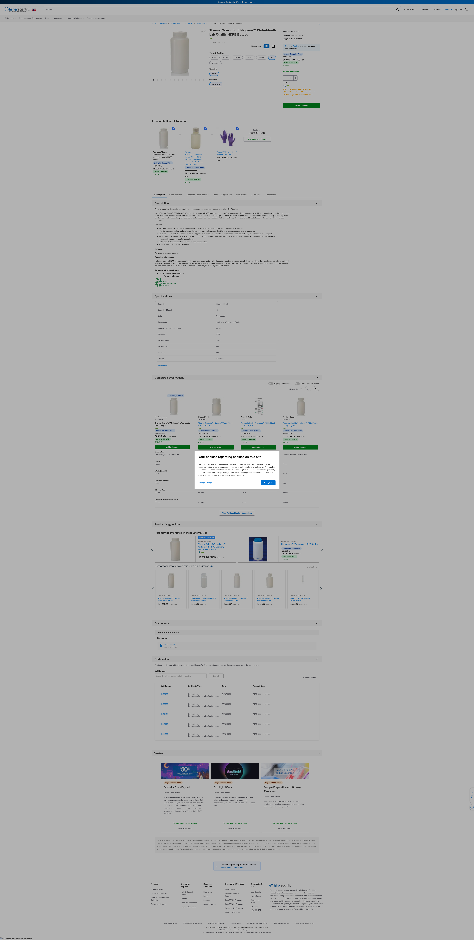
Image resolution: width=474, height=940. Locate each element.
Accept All (268, 483)
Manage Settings (205, 483)
